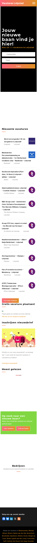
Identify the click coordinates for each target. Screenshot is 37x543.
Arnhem (20, 536)
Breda (9, 538)
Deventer (31, 541)
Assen (25, 536)
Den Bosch (16, 541)
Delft (5, 541)
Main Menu (33, 3)
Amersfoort (30, 533)
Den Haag (23, 541)
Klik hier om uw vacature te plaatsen (14, 316)
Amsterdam (6, 536)
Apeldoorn (13, 536)
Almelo (4, 533)
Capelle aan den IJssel (19, 538)
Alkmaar (31, 530)
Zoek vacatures (9, 428)
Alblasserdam (23, 530)
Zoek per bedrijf (23, 428)
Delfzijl (9, 541)
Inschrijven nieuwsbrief (9, 363)
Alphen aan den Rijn (19, 533)
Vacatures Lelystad (13, 3)
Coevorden (30, 538)
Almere (10, 533)
